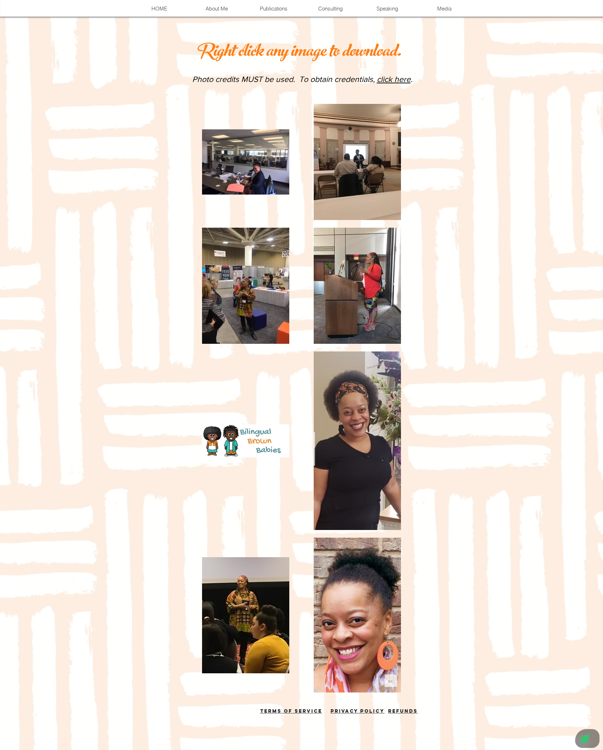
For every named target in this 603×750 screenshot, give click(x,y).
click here (394, 79)
